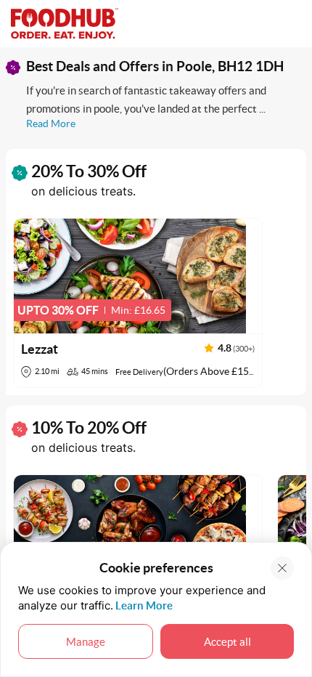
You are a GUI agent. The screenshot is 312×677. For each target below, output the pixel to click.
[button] (138, 303)
